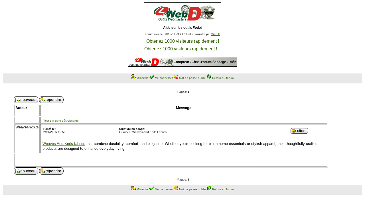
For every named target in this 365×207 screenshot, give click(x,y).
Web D (215, 34)
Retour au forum (223, 77)
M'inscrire (143, 77)
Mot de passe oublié (192, 77)
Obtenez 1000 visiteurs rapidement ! (182, 41)
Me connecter (164, 77)
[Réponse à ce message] (299, 132)
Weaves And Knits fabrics (63, 144)
